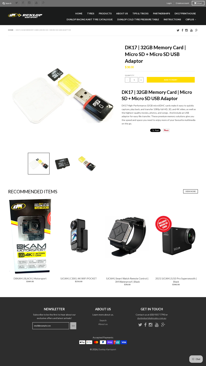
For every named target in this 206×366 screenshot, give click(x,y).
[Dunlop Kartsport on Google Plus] (43, 2)
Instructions (172, 19)
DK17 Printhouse (185, 13)
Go (73, 326)
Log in (169, 3)
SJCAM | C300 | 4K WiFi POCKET (79, 278)
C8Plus (190, 19)
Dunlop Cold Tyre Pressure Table (138, 19)
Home (78, 13)
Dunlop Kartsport (107, 349)
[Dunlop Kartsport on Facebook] (23, 2)
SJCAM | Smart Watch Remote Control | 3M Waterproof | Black (127, 280)
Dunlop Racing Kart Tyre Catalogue (90, 19)
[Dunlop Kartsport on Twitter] (16, 2)
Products (105, 13)
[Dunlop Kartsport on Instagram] (29, 2)
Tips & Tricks (140, 13)
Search (103, 320)
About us (122, 13)
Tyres (90, 13)
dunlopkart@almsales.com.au (151, 318)
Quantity (129, 75)
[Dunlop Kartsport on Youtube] (36, 2)
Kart (199, 3)
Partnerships (161, 13)
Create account (182, 3)
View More (190, 191)
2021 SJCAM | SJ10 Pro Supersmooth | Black (176, 280)
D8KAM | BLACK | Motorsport (30, 278)
